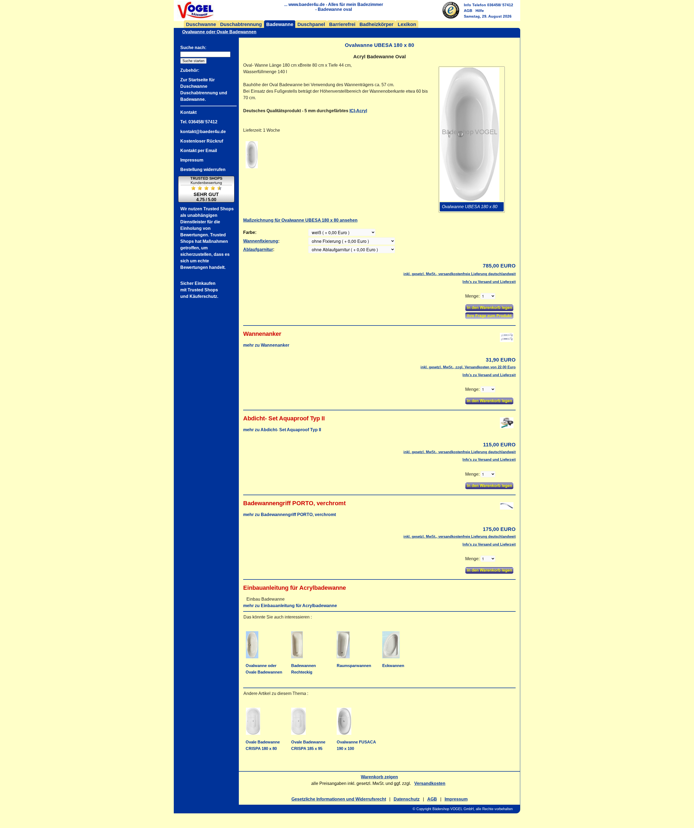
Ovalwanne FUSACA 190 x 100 (356, 745)
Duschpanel (311, 24)
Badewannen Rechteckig (303, 668)
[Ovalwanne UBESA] (251, 154)
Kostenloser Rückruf (201, 141)
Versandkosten (429, 783)
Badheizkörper (376, 24)
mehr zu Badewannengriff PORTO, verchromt (289, 514)
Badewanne (279, 24)
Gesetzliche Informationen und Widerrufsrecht (338, 799)
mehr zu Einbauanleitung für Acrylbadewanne (290, 605)
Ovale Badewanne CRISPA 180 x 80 (263, 745)
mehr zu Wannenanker (266, 345)
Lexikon (407, 24)
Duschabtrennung (241, 24)
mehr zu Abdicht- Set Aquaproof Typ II (282, 429)
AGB (468, 10)
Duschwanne (201, 24)
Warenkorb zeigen (379, 777)
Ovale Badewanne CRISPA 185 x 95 (308, 745)
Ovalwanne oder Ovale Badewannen (264, 668)
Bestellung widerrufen (203, 169)
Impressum (456, 799)
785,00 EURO (499, 266)
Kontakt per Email (198, 150)
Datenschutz (407, 799)
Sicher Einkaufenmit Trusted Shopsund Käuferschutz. (199, 290)
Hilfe (479, 10)
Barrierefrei (342, 24)
